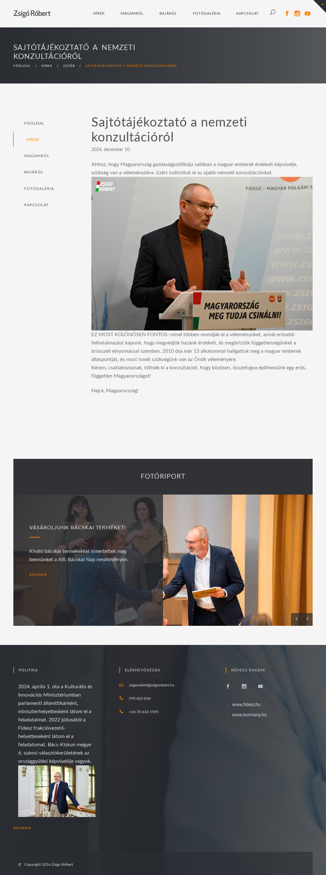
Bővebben (22, 828)
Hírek (99, 13)
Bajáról (168, 13)
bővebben (38, 575)
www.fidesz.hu (246, 705)
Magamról (132, 13)
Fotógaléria (206, 13)
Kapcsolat (247, 13)
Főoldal (34, 123)
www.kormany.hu (249, 715)
